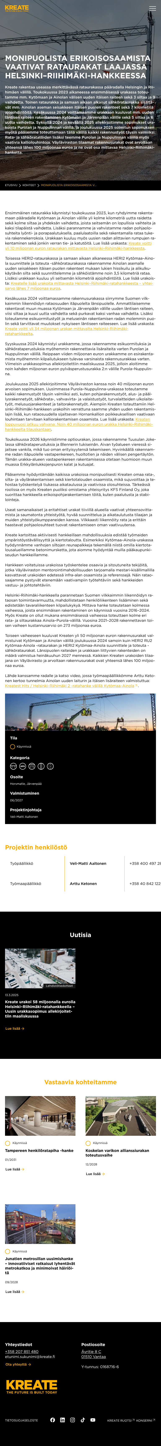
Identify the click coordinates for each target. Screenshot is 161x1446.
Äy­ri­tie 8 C (91, 1352)
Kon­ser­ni (144, 1420)
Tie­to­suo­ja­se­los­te (21, 1420)
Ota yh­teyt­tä (16, 1364)
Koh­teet (29, 185)
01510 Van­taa (93, 1357)
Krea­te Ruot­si (119, 1420)
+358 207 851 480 (22, 1352)
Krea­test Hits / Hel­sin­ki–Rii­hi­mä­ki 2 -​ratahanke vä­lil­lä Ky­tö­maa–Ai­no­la (69, 686)
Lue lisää (12, 1029)
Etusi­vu (11, 185)
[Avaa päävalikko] (152, 8)
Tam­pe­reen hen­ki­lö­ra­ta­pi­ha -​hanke (39, 1150)
